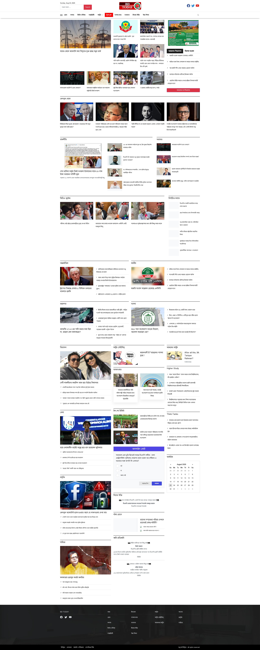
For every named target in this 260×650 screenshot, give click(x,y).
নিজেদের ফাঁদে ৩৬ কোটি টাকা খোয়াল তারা (182, 310)
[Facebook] (61, 617)
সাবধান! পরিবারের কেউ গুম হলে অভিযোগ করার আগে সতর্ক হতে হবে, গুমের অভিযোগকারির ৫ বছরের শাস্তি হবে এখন (111, 127)
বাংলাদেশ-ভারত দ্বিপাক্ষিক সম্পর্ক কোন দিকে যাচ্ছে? (185, 157)
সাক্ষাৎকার (118, 15)
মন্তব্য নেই (123, 475)
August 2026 (181, 464)
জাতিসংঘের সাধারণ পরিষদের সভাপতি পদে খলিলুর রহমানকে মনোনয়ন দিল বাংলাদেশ (151, 435)
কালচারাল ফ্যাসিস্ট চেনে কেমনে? (70, 88)
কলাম (72, 15)
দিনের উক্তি (136, 15)
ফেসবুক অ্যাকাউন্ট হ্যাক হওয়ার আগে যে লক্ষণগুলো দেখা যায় (83, 512)
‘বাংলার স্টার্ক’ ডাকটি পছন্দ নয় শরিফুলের (73, 468)
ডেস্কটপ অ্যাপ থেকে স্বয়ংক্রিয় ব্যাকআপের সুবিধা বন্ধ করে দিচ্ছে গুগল (80, 517)
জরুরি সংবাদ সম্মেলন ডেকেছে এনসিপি (181, 56)
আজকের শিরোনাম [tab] (174, 51)
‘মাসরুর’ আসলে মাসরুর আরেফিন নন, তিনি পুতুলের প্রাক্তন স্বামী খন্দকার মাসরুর (83, 398)
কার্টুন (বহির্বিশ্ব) (159, 617)
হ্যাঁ (121, 466)
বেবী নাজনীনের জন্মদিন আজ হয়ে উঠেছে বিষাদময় (79, 382)
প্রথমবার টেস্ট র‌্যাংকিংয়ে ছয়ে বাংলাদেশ (72, 457)
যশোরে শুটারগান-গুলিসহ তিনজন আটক (181, 74)
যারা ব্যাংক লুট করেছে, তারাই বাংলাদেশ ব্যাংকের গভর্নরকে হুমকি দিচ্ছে (152, 393)
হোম (65, 15)
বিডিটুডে (63, 647)
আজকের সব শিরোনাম (183, 90)
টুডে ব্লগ (108, 15)
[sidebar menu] (61, 15)
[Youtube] (70, 617)
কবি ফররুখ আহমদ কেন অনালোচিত (72, 593)
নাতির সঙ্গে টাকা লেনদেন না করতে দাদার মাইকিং (184, 62)
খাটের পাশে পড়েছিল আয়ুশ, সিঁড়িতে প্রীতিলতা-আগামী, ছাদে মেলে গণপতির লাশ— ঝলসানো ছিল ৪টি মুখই (152, 63)
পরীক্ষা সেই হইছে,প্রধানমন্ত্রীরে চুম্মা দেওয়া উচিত (74, 224)
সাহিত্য (181, 623)
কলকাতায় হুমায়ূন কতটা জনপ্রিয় (72, 577)
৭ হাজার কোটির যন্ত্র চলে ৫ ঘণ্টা (149, 88)
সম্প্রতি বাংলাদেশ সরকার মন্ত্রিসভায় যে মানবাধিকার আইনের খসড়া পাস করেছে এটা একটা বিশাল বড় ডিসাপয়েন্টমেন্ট (182, 127)
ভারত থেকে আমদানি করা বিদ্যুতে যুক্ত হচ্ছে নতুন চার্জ (80, 51)
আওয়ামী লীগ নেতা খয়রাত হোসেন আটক (181, 68)
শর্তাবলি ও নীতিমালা (78, 647)
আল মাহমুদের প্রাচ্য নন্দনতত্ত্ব (69, 582)
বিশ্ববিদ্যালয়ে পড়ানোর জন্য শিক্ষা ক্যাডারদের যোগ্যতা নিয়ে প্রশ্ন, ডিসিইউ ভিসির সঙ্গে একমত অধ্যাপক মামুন (182, 402)
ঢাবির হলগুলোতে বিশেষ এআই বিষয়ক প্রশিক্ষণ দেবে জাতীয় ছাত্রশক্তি (80, 528)
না (121, 470)
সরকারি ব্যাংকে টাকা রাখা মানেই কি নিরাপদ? (182, 332)
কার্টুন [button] (99, 15)
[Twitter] (66, 617)
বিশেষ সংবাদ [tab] (189, 51)
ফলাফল (157, 483)
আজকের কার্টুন (159, 623)
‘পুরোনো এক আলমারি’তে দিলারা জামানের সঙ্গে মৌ (75, 403)
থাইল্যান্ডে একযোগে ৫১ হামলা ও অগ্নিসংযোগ (112, 294)
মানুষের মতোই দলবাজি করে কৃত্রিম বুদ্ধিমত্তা (73, 522)
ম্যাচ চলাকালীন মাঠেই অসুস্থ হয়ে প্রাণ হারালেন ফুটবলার (81, 447)
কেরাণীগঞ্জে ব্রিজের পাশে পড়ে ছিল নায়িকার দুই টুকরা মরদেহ (78, 387)
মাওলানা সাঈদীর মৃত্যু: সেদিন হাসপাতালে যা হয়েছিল (185, 181)
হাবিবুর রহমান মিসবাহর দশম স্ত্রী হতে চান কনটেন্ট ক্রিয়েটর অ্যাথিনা (79, 392)
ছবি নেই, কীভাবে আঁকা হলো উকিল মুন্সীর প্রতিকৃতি (75, 587)
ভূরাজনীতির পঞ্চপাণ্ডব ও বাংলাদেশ (189, 250)
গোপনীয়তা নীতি (89, 647)
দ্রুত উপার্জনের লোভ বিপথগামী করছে (190, 213)
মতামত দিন (145, 483)
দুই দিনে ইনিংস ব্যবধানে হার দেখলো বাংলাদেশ (74, 463)
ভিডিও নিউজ (81, 15)
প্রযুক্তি (180, 617)
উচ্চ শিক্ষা (146, 15)
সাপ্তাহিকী (91, 15)
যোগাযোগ (69, 647)
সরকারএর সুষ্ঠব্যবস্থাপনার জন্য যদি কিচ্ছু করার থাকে (146, 224)
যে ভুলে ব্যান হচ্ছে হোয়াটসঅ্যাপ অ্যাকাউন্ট (73, 533)
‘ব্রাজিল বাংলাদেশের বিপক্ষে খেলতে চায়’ (72, 452)
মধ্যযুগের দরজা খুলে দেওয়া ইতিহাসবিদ (72, 598)
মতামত (127, 15)
